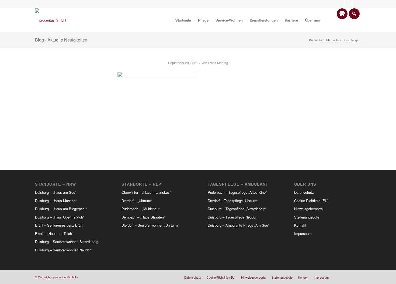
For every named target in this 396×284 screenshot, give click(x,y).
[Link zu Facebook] (341, 4)
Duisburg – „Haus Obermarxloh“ (59, 217)
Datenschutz (304, 192)
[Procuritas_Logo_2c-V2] (50, 20)
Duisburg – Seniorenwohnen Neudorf (63, 249)
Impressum (303, 233)
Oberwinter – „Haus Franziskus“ (146, 192)
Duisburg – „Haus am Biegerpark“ (61, 208)
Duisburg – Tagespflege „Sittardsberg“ (237, 208)
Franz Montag (218, 62)
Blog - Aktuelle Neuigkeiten (61, 40)
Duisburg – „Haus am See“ (55, 192)
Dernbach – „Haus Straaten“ (143, 217)
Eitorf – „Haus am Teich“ (54, 233)
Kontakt (300, 225)
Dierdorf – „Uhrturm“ (136, 200)
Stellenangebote (306, 217)
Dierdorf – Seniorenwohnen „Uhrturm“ (150, 225)
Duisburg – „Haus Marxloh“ (56, 200)
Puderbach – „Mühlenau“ (140, 208)
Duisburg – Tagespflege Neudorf (233, 217)
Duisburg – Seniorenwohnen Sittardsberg (66, 241)
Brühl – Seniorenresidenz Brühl (59, 225)
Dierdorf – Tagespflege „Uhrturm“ (233, 200)
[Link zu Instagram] (349, 4)
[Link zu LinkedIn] (357, 4)
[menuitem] (183, 20)
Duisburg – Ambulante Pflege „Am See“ (238, 225)
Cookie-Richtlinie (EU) (311, 200)
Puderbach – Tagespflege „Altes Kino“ (237, 192)
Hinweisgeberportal (309, 208)
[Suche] (329, 20)
